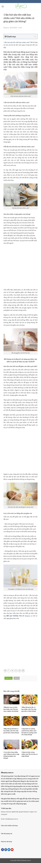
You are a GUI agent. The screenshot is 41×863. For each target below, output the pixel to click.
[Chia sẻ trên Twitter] (12, 670)
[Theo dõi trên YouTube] (12, 849)
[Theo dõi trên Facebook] (2, 849)
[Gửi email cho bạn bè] (16, 670)
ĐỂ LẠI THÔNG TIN (14, 616)
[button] (2, 6)
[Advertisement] (20, 267)
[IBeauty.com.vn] (20, 6)
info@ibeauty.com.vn (11, 819)
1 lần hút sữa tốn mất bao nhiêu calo (16, 42)
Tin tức (17, 678)
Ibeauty (27, 616)
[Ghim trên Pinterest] (19, 670)
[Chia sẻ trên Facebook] (9, 670)
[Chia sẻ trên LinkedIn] (23, 670)
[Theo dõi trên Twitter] (8, 849)
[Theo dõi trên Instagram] (5, 849)
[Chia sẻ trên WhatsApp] (5, 670)
